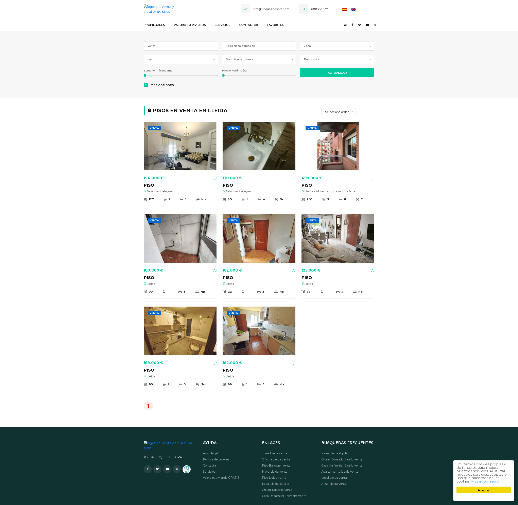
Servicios (222, 25)
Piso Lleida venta (274, 477)
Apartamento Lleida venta (339, 471)
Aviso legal (210, 453)
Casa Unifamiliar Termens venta (284, 496)
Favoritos (275, 25)
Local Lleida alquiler (275, 484)
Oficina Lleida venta (276, 459)
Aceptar (483, 489)
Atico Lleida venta (334, 484)
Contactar (248, 25)
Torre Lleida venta (274, 453)
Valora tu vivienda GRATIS (221, 477)
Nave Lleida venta (275, 471)
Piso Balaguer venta (276, 465)
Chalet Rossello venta (277, 490)
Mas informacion (486, 481)
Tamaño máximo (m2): (159, 70)
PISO (149, 185)
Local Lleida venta (334, 477)
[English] (351, 9)
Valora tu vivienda (190, 25)
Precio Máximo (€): (234, 70)
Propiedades (154, 25)
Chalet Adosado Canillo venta (341, 459)
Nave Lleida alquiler (335, 453)
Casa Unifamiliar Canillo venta (341, 465)
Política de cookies (216, 459)
